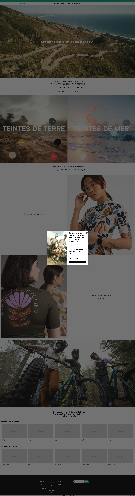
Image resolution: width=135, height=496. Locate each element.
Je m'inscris (78, 262)
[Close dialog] (87, 233)
